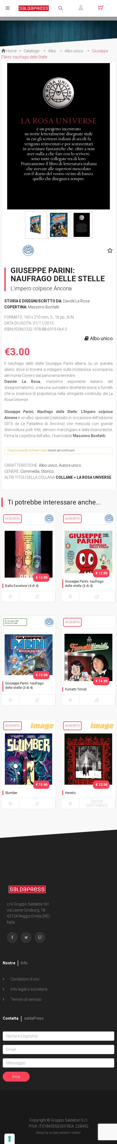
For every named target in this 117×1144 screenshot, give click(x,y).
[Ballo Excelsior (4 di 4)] (28, 562)
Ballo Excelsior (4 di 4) (22, 586)
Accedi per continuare (61, 450)
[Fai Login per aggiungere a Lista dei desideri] (109, 250)
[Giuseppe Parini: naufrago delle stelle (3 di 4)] (88, 562)
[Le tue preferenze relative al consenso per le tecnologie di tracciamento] (9, 1139)
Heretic (70, 793)
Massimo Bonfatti (43, 307)
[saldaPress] (34, 7)
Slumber (11, 793)
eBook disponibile (97, 803)
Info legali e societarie (28, 989)
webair (76, 1132)
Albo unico (48, 465)
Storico (47, 471)
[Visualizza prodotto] (37, 596)
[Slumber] (28, 769)
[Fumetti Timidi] (88, 666)
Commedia (29, 471)
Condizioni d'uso (24, 979)
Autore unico (70, 465)
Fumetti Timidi (76, 689)
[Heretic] (88, 769)
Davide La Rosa (76, 301)
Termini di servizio (25, 999)
